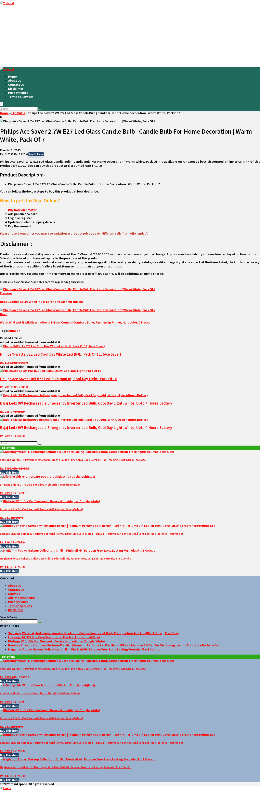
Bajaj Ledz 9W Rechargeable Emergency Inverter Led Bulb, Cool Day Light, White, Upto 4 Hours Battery (86, 403)
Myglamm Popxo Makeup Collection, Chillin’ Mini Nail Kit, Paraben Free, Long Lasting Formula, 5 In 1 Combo (65, 558)
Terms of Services (20, 97)
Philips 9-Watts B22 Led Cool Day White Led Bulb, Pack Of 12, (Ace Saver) (60, 354)
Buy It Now (36, 154)
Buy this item (9, 472)
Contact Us (16, 84)
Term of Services (20, 606)
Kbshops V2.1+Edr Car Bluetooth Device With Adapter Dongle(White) (41, 509)
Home (12, 76)
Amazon (14, 331)
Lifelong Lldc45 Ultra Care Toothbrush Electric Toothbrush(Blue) (40, 484)
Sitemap (14, 594)
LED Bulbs (18, 113)
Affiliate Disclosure (21, 598)
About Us (14, 80)
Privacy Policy (18, 93)
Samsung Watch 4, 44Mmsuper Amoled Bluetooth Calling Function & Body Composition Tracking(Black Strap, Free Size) (73, 460)
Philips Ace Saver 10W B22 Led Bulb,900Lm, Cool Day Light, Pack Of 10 (58, 379)
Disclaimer (15, 89)
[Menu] (1, 104)
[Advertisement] (130, 36)
